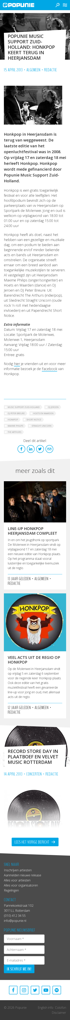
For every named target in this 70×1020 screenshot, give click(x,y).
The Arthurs (14, 432)
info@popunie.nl (15, 921)
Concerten (34, 774)
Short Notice (33, 419)
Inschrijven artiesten (18, 870)
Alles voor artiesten (17, 880)
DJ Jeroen (53, 407)
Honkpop (13, 419)
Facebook (49, 368)
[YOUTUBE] (46, 990)
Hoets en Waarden (43, 413)
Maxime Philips (15, 425)
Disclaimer (59, 1012)
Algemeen (33, 70)
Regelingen (11, 890)
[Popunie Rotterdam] (24, 5)
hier (17, 363)
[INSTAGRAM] (24, 990)
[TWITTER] (35, 990)
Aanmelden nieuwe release (22, 875)
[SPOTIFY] (56, 990)
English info (45, 1007)
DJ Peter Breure (16, 413)
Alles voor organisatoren (21, 885)
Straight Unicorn (41, 425)
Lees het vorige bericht (32, 842)
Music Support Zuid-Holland (24, 407)
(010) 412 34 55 (15, 915)
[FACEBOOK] (13, 990)
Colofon (60, 1007)
